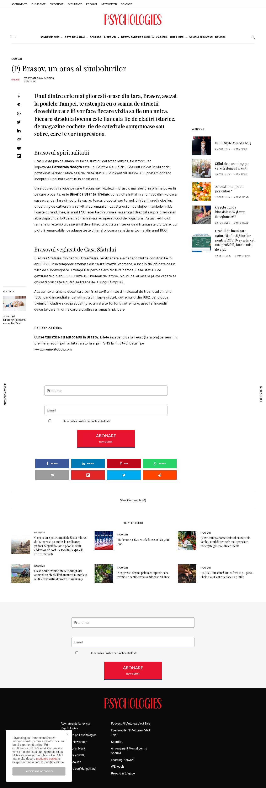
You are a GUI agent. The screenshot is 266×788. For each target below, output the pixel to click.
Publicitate (38, 4)
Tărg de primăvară (73, 748)
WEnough (117, 766)
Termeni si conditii (72, 755)
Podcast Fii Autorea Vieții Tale (130, 723)
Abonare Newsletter (74, 742)
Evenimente (75, 4)
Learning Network (122, 760)
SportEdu (117, 742)
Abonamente (19, 4)
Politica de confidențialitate (78, 768)
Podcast (91, 4)
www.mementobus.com (53, 349)
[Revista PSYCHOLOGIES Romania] (133, 19)
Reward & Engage (123, 773)
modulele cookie (47, 758)
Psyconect (56, 4)
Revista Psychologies (40, 78)
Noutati (16, 59)
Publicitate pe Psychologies (78, 735)
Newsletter (109, 4)
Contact (126, 4)
